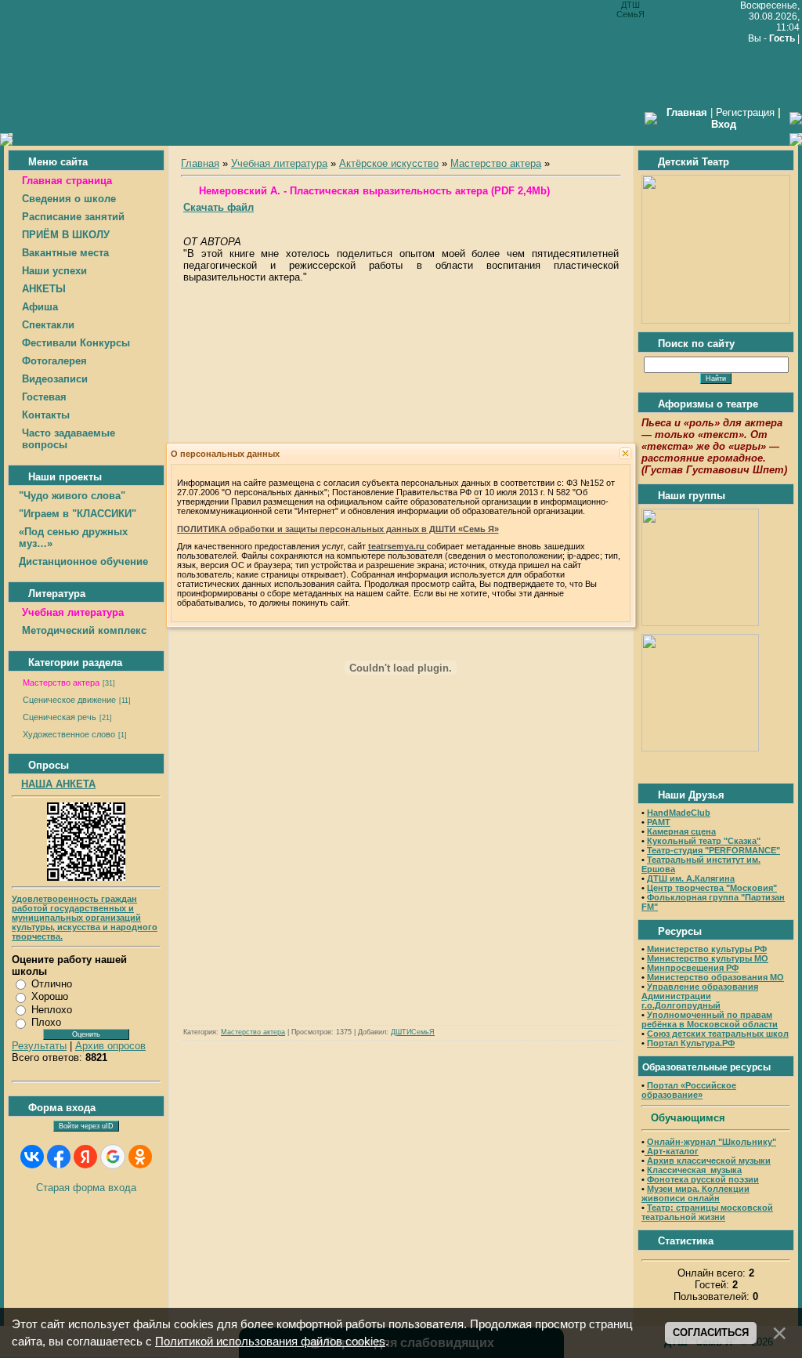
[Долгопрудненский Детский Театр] (715, 320)
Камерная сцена (681, 831)
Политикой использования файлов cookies (270, 1341)
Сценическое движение (69, 699)
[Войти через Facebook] (58, 1156)
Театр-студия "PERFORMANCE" (713, 850)
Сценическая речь (59, 717)
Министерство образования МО (715, 977)
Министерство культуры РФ (707, 949)
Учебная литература (279, 163)
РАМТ (658, 822)
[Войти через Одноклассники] (140, 1156)
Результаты (39, 1046)
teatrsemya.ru (397, 546)
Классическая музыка (694, 1170)
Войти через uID (86, 1126)
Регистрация (745, 112)
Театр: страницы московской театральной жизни (707, 1212)
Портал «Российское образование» (688, 1090)
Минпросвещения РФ (693, 967)
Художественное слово (69, 734)
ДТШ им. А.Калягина (691, 878)
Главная (200, 163)
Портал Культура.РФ (691, 1043)
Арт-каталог (672, 1151)
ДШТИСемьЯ (413, 1032)
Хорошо (49, 996)
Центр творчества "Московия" (712, 888)
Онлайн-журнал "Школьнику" (711, 1141)
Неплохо (51, 1010)
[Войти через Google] (112, 1156)
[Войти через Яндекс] (85, 1156)
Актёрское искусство (389, 163)
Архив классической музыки (709, 1160)
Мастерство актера (61, 682)
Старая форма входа (86, 1187)
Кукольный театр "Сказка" (703, 841)
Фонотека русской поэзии (703, 1179)
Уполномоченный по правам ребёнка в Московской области (709, 1019)
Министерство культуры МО (707, 958)
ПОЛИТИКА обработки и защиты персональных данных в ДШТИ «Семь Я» (338, 529)
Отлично (51, 984)
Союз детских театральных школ (718, 1033)
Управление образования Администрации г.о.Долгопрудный (699, 996)
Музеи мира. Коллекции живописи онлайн (695, 1193)
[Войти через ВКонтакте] (32, 1156)
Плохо (46, 1022)
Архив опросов (110, 1046)
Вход (723, 124)
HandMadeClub (678, 812)
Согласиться (711, 1332)
